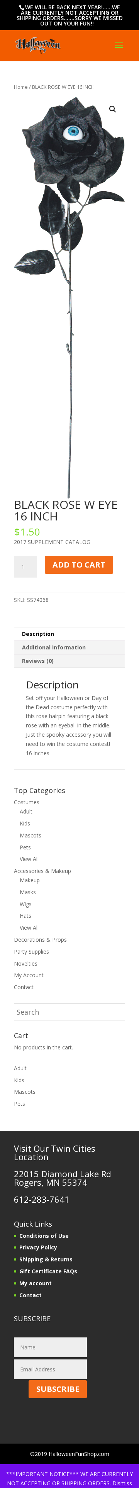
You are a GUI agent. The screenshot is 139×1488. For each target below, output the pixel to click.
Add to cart (79, 564)
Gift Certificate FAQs (48, 1271)
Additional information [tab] (54, 647)
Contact (24, 987)
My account (35, 1283)
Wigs (26, 904)
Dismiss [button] (122, 1483)
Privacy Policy (38, 1247)
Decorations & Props (40, 939)
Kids (25, 823)
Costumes (26, 802)
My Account (29, 975)
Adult (26, 811)
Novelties (25, 963)
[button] (113, 109)
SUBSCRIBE (57, 1389)
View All (29, 859)
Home (21, 86)
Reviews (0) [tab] (38, 660)
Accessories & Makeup (42, 870)
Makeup (30, 880)
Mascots (30, 835)
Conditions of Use (44, 1235)
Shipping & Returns (46, 1259)
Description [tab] (38, 633)
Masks (28, 892)
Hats (25, 915)
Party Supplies (31, 951)
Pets (25, 847)
